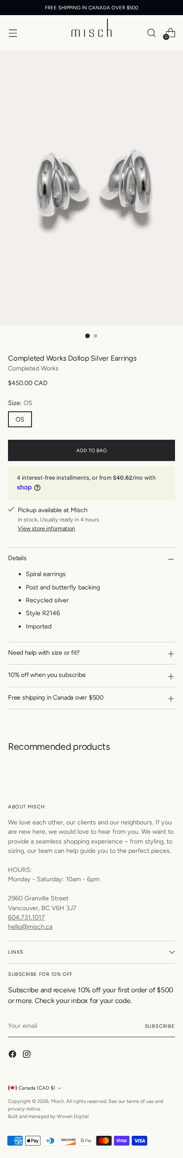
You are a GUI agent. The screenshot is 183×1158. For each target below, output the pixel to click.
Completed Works (33, 368)
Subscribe (160, 1026)
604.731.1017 (26, 917)
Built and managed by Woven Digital (48, 1116)
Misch (57, 1101)
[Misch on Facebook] (13, 1055)
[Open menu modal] (13, 33)
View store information (46, 528)
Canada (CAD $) (37, 1088)
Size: (20, 403)
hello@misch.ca (30, 927)
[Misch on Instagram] (27, 1055)
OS (20, 419)
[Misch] (91, 28)
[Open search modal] (151, 33)
